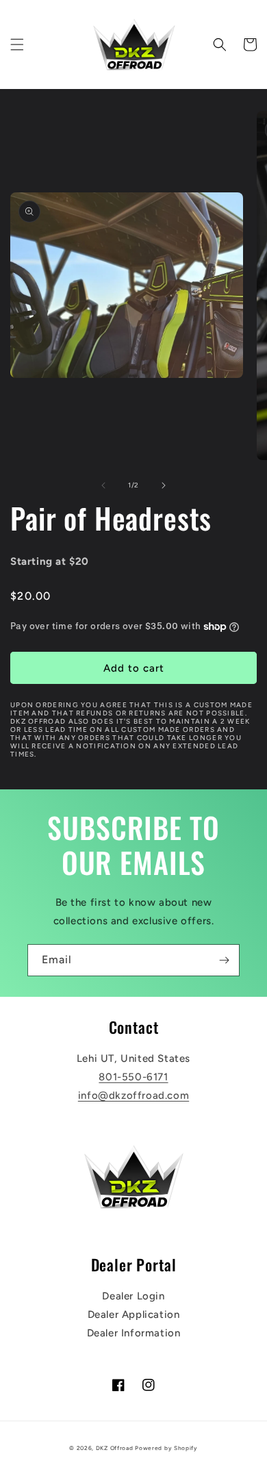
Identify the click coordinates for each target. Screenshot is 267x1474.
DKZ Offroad (115, 1448)
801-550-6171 (133, 1077)
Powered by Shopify (166, 1448)
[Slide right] (164, 485)
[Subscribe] (224, 960)
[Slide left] (103, 485)
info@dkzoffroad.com (133, 1095)
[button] (17, 44)
